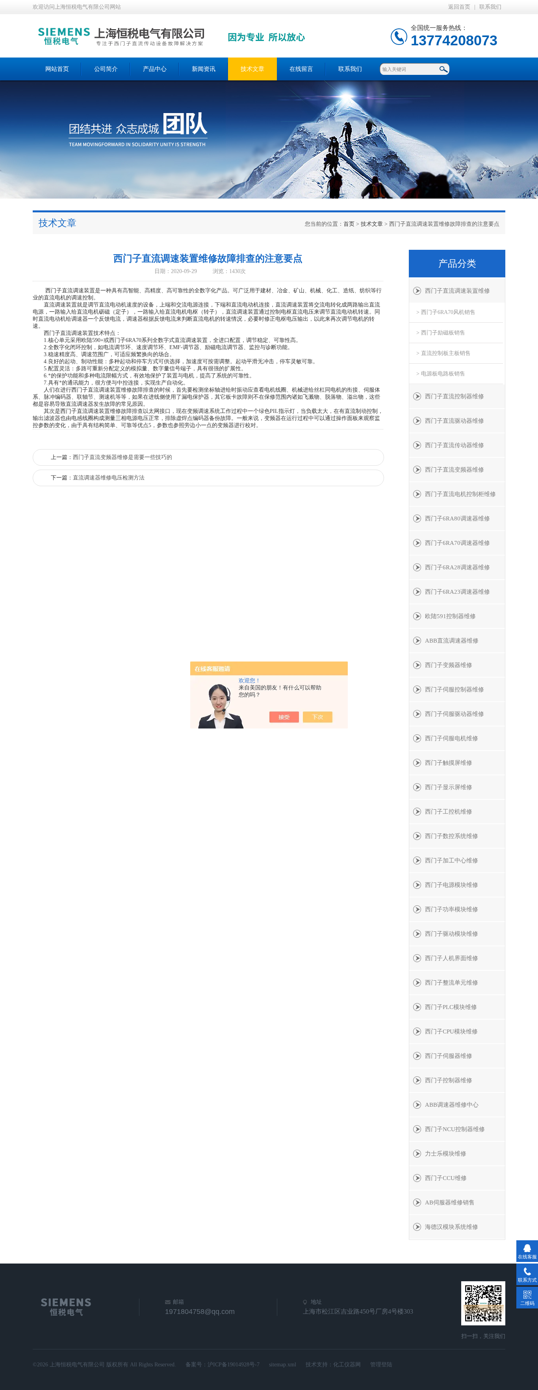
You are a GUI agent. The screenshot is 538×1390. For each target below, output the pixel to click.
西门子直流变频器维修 (454, 469)
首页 (348, 224)
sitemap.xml (282, 1365)
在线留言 (301, 69)
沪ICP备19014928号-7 (234, 1365)
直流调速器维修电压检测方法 (109, 478)
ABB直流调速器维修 (452, 640)
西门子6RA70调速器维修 (457, 543)
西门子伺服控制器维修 (454, 689)
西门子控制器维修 (448, 1080)
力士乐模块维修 (445, 1153)
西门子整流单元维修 (451, 982)
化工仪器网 (347, 1365)
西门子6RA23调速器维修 (457, 592)
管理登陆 (381, 1365)
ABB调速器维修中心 (452, 1105)
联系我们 (490, 7)
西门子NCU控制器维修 (455, 1129)
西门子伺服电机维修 (451, 738)
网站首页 (57, 69)
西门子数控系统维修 (451, 836)
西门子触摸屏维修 (448, 763)
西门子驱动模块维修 (451, 934)
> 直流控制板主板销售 (443, 353)
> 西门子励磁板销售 (440, 333)
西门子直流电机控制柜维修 (460, 494)
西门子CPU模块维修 (451, 1031)
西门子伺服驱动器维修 (454, 714)
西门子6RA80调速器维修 (457, 518)
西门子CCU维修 (446, 1178)
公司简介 (106, 69)
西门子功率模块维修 (451, 909)
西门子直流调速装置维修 (457, 291)
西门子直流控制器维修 (454, 396)
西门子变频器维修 (448, 665)
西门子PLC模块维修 (451, 1007)
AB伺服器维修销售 (450, 1202)
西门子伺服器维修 (448, 1056)
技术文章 (252, 69)
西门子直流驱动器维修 (454, 421)
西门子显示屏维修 (448, 787)
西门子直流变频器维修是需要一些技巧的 (122, 457)
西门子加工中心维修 (451, 860)
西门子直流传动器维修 (454, 445)
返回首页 (459, 7)
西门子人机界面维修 (451, 958)
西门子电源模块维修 (451, 885)
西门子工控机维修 (448, 811)
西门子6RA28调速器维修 (457, 567)
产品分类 (457, 263)
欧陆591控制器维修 (450, 616)
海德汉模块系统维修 (451, 1227)
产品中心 (155, 69)
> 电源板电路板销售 (440, 374)
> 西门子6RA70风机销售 (445, 312)
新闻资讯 (203, 69)
